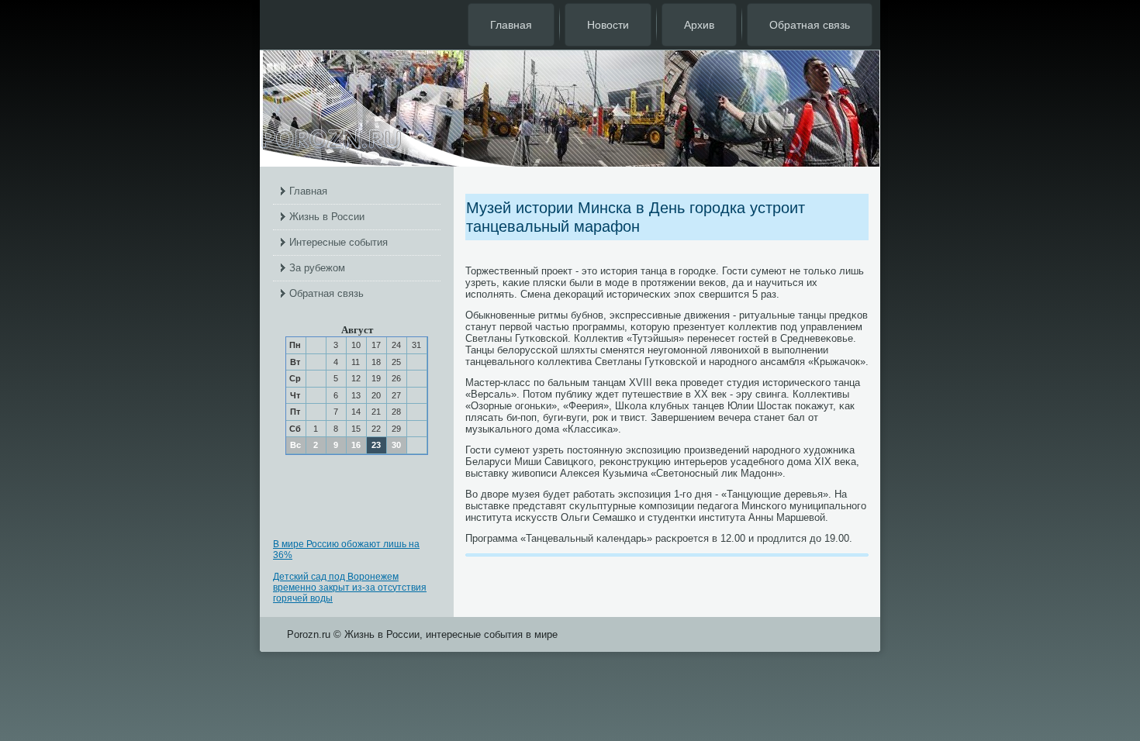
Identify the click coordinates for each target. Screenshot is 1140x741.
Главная (511, 25)
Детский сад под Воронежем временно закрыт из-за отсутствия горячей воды (350, 587)
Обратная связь (809, 25)
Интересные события (338, 242)
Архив (699, 25)
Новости (608, 25)
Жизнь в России (326, 216)
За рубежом (317, 268)
